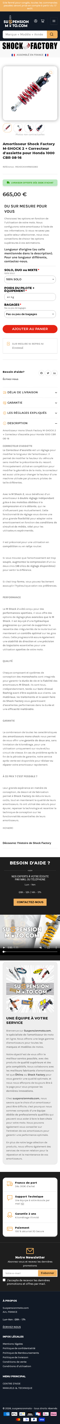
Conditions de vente (14, 1361)
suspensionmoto (22, 1408)
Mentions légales (13, 1343)
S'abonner (47, 1273)
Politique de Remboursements (21, 1352)
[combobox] (30, 34)
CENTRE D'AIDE (11, 1383)
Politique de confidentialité (19, 1348)
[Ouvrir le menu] (53, 20)
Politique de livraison (15, 1357)
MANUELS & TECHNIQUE (17, 1388)
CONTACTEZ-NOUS (30, 902)
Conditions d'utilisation (17, 1366)
